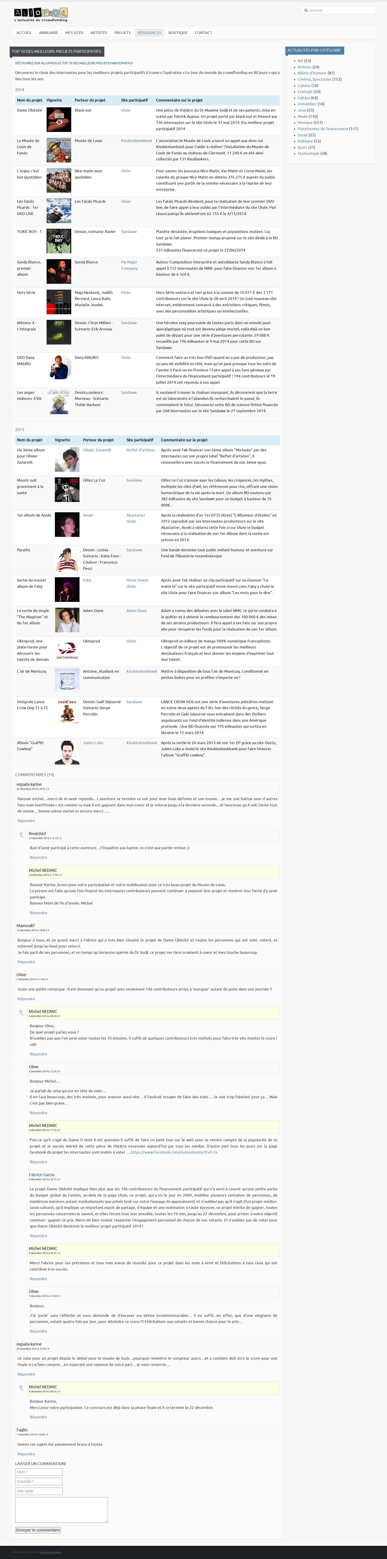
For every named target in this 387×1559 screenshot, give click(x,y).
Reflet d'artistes (141, 450)
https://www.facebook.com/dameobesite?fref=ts (174, 1152)
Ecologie (305, 92)
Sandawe (129, 232)
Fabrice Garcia (41, 1175)
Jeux (302, 110)
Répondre (26, 821)
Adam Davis (137, 611)
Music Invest (137, 580)
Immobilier (307, 104)
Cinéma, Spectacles (314, 79)
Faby (87, 580)
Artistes (305, 67)
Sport (302, 147)
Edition (304, 98)
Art (300, 61)
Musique (305, 123)
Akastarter (136, 515)
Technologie (308, 153)
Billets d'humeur (312, 73)
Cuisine (304, 86)
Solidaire (305, 141)
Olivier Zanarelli (97, 450)
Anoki (88, 515)
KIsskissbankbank (142, 743)
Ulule (126, 110)
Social (303, 135)
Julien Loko (93, 743)
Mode (303, 116)
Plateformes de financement (323, 129)
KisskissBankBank (136, 141)
